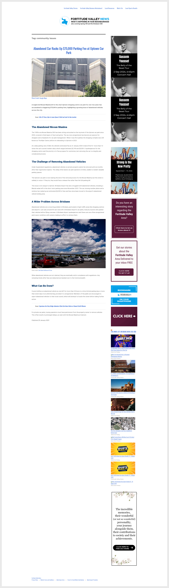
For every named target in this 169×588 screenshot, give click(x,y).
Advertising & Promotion (92, 580)
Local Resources (109, 8)
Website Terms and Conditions (47, 580)
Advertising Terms (61, 580)
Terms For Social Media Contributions (75, 580)
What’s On (120, 8)
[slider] (126, 192)
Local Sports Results (131, 8)
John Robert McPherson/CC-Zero (45, 270)
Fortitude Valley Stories (71, 8)
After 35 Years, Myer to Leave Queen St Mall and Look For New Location (57, 117)
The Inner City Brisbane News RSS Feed (123, 332)
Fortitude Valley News (36, 578)
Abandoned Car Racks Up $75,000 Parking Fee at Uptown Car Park (69, 50)
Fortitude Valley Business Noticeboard (91, 8)
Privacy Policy (35, 580)
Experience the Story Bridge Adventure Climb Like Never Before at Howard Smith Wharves (62, 306)
